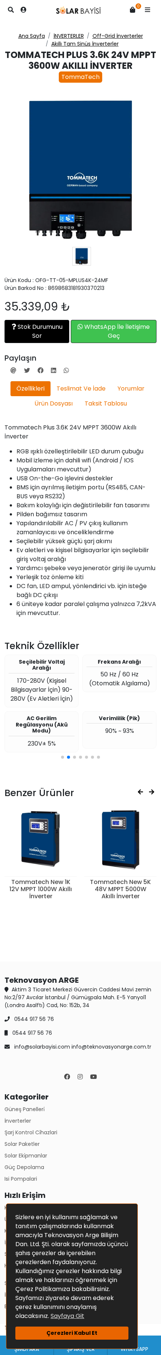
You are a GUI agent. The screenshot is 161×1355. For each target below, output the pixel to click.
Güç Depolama (24, 1167)
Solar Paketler (22, 1144)
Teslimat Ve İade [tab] (81, 388)
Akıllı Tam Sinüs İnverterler (85, 44)
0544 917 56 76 (33, 1019)
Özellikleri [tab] (30, 388)
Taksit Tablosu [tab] (106, 403)
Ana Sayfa (31, 36)
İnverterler (17, 1121)
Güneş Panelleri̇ (24, 1109)
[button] (147, 10)
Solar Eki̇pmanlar (25, 1155)
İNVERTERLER (69, 36)
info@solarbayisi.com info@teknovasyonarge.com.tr (82, 1046)
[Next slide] (152, 792)
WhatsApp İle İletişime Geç (116, 331)
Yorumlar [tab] (131, 388)
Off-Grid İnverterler (117, 36)
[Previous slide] (140, 792)
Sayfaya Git (67, 1316)
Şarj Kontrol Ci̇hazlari (30, 1132)
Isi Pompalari (20, 1179)
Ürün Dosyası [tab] (53, 403)
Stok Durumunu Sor (39, 331)
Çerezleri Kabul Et (71, 1333)
